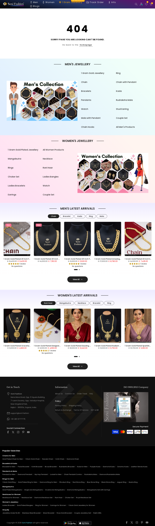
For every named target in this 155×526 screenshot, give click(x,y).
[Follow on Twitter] (13, 433)
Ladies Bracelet (8, 505)
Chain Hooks (87, 127)
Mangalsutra (14, 158)
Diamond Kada (109, 466)
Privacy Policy (60, 405)
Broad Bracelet (51, 466)
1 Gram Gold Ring (9, 482)
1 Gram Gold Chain (32, 459)
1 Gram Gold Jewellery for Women (81, 505)
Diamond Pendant (25, 474)
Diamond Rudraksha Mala (110, 474)
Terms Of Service (81, 410)
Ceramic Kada (123, 466)
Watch (84, 109)
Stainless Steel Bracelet (31, 513)
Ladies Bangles (50, 176)
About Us (59, 394)
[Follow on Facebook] (8, 433)
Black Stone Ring (107, 482)
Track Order (97, 2)
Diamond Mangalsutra (76, 490)
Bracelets (86, 91)
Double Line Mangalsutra (55, 490)
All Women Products (53, 149)
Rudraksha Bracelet (67, 466)
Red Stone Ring (79, 482)
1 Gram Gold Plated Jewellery (23, 149)
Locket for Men (56, 474)
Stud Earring (122, 109)
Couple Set (122, 118)
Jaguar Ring (121, 482)
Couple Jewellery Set (82, 513)
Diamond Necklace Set (43, 497)
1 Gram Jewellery (73, 2)
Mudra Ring (133, 482)
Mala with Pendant (91, 118)
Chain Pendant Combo (73, 474)
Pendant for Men (8, 474)
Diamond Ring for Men (48, 482)
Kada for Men (82, 466)
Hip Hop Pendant (41, 474)
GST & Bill (95, 410)
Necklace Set (27, 497)
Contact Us (70, 394)
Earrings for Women (58, 505)
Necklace (48, 158)
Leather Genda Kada (139, 466)
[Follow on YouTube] (28, 433)
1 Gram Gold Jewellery (92, 73)
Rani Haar (48, 167)
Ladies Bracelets (16, 185)
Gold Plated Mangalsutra (12, 490)
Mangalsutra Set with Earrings (98, 490)
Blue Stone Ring (93, 482)
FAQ (91, 394)
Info (113, 2)
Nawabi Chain (47, 459)
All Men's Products (125, 127)
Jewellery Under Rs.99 (11, 513)
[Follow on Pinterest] (23, 433)
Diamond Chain (73, 459)
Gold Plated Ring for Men (27, 482)
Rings (10, 167)
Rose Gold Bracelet (64, 513)
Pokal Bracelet (23, 466)
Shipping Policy (75, 405)
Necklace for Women (10, 497)
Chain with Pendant (126, 82)
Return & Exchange (63, 410)
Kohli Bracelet (37, 466)
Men (35, 2)
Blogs (36, 6)
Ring (118, 73)
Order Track (82, 394)
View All (76, 279)
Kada (119, 91)
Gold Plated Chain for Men (12, 459)
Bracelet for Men (8, 466)
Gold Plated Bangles (25, 505)
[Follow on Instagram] (18, 433)
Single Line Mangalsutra (33, 490)
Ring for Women (41, 505)
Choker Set (13, 176)
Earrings (12, 194)
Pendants (86, 100)
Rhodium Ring (64, 482)
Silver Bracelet (48, 513)
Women (49, 2)
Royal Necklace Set (83, 497)
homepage (86, 45)
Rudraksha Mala (124, 100)
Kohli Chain (60, 459)
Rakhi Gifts (97, 513)
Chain (84, 82)
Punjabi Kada (95, 466)
